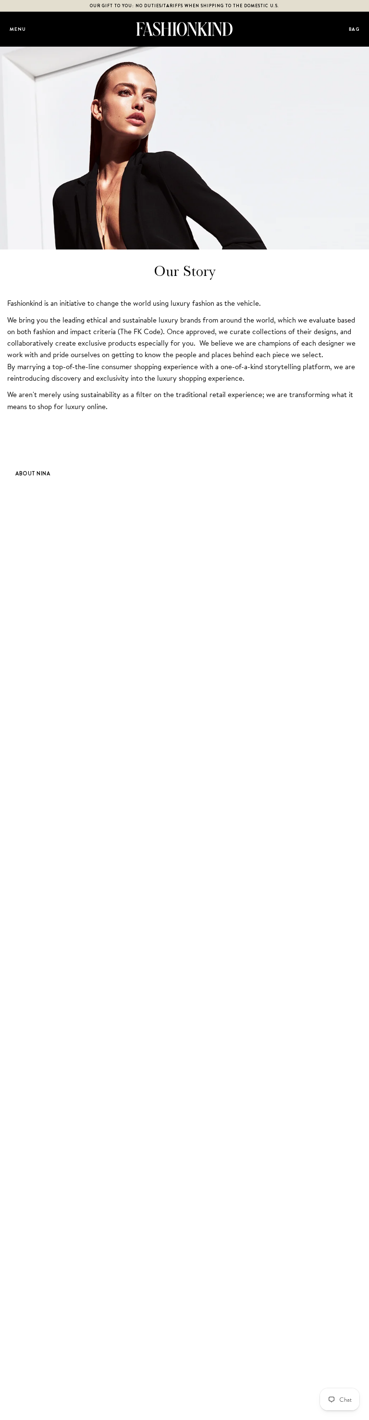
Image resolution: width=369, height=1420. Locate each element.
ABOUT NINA (32, 473)
